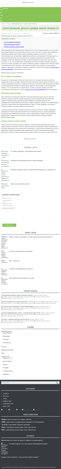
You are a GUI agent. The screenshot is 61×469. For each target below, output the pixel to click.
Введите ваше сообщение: (8, 208)
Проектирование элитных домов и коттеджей (21, 278)
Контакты (6, 396)
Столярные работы (8, 371)
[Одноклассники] (27, 410)
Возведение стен (7, 358)
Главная (3, 23)
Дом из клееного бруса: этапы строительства (23, 427)
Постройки (5, 367)
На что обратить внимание (12, 42)
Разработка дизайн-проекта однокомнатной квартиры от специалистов (33, 170)
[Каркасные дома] (28, 2)
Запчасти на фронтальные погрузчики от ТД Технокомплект (27, 422)
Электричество (7, 342)
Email (7, 203)
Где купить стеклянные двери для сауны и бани (14, 319)
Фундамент (6, 374)
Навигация (5, 8)
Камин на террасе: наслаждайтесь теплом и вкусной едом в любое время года (30, 237)
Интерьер (8, 23)
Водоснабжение (7, 333)
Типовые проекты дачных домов (14, 46)
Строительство (5, 356)
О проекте (6, 393)
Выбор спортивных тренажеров (21, 425)
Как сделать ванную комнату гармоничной (20, 251)
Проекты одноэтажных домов (20, 184)
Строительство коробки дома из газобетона (21, 269)
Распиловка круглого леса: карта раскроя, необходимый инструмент (28, 444)
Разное (3, 353)
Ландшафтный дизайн (7, 350)
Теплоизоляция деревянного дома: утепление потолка (16, 295)
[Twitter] (18, 410)
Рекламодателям (8, 403)
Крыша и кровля (7, 361)
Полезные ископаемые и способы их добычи (13, 301)
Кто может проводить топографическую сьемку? (26, 151)
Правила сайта (7, 401)
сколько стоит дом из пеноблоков (35, 89)
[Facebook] (12, 410)
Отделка (5, 364)
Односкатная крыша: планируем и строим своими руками (17, 306)
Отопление (6, 339)
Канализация (6, 336)
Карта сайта (6, 406)
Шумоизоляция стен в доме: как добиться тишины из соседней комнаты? (22, 440)
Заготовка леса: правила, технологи (21, 419)
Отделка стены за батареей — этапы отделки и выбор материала (19, 457)
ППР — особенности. (14, 261)
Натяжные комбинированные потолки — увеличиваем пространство (19, 313)
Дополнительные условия (12, 44)
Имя (6, 198)
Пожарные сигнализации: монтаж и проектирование (27, 160)
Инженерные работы (6, 331)
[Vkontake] (4, 410)
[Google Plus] (37, 410)
